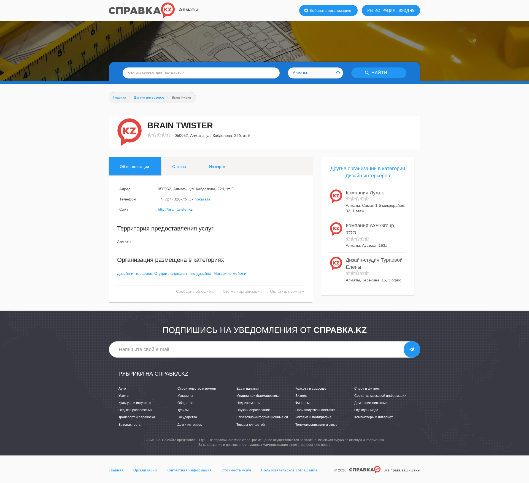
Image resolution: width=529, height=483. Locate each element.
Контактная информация (189, 470)
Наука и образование (253, 410)
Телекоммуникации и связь (316, 425)
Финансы (302, 403)
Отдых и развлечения (135, 410)
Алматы (188, 9)
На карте (217, 166)
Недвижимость (248, 403)
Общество (185, 403)
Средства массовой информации (380, 396)
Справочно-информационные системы (267, 417)
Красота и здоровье (310, 388)
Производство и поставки (315, 410)
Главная (116, 470)
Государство (187, 417)
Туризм (182, 410)
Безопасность (129, 425)
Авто (122, 388)
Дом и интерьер (189, 425)
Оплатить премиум (287, 291)
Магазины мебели (230, 273)
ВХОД (404, 10)
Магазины (185, 396)
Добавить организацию (330, 10)
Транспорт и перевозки (136, 417)
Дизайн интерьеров (134, 273)
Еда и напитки (247, 388)
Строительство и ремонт (197, 388)
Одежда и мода (366, 410)
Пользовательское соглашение (289, 470)
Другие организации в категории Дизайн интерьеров (367, 172)
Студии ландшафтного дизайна (182, 273)
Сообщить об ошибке (195, 291)
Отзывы (179, 166)
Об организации (134, 166)
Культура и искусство (134, 403)
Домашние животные (371, 403)
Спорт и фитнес (367, 388)
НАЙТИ (378, 72)
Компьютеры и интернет (373, 417)
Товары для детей (250, 425)
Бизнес (301, 396)
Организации (145, 470)
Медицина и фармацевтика (257, 396)
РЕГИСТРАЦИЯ (381, 10)
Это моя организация (242, 291)
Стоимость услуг (237, 470)
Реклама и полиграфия (313, 417)
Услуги (123, 396)
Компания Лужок (365, 193)
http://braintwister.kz (175, 209)
